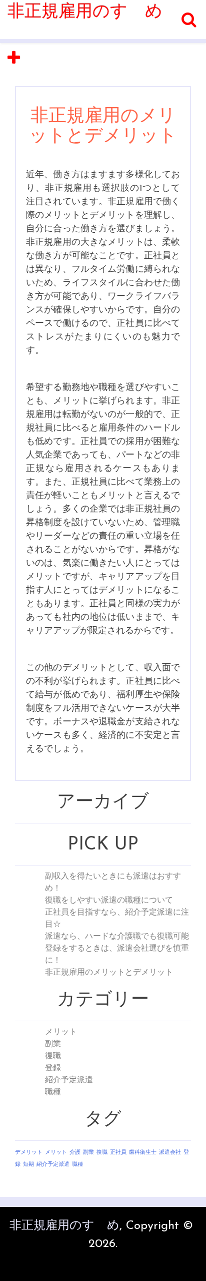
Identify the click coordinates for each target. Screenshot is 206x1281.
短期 (28, 1164)
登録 (53, 1068)
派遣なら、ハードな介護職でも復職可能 (117, 937)
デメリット (28, 1152)
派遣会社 (170, 1152)
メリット (61, 1032)
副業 (53, 1044)
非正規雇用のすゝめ (85, 12)
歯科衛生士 (142, 1152)
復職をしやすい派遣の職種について (109, 901)
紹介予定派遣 (69, 1080)
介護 (75, 1152)
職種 (53, 1092)
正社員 (118, 1152)
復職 (53, 1056)
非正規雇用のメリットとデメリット (109, 973)
